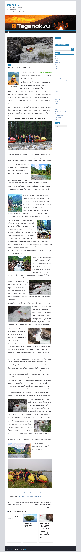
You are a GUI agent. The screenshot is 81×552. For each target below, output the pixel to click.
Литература (57, 84)
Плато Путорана (58, 89)
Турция (56, 107)
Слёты (56, 97)
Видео (20, 32)
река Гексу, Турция (13, 516)
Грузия (56, 68)
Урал (56, 109)
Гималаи (56, 66)
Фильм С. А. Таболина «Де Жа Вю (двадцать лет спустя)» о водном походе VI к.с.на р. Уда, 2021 (18, 504)
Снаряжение (27, 32)
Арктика (56, 58)
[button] (16, 32)
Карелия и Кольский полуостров (61, 80)
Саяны (9, 64)
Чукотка (56, 113)
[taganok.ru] (8, 32)
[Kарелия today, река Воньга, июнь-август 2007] (30, 515)
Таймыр (56, 103)
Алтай (56, 56)
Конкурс (56, 82)
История (39, 32)
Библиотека (13, 32)
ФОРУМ (33, 32)
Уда (26, 70)
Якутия (56, 119)
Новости (56, 85)
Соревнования (58, 101)
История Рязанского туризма (60, 74)
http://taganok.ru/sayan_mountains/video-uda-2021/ (30, 496)
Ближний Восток (58, 62)
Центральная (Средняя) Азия (60, 111)
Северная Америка (58, 95)
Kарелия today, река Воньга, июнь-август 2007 (29, 525)
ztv (9, 70)
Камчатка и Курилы (59, 78)
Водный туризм (19, 70)
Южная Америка (58, 117)
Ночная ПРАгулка (47, 32)
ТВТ (55, 105)
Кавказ (56, 76)
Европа (56, 70)
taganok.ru (13, 4)
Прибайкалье (57, 91)
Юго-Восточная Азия (59, 115)
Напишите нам (58, 40)
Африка (56, 60)
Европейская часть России (60, 72)
